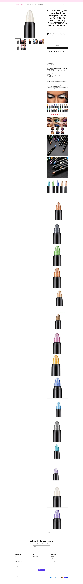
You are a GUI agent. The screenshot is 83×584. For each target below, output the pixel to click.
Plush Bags (35, 559)
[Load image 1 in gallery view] (18, 41)
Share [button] (49, 532)
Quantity (48, 40)
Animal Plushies (53, 559)
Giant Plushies (53, 561)
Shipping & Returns (18, 561)
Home (16, 556)
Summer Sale (53, 556)
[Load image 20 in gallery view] (23, 47)
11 (57, 36)
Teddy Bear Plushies (54, 558)
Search (16, 558)
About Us (16, 559)
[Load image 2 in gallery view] (23, 41)
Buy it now (57, 48)
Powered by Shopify (45, 581)
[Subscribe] (49, 546)
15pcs (55, 38)
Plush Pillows (35, 558)
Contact (16, 566)
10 (54, 36)
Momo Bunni (40, 581)
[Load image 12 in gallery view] (35, 41)
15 (51, 38)
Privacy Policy (17, 564)
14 (48, 38)
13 (63, 36)
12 (60, 36)
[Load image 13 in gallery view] (41, 41)
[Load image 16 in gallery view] (18, 47)
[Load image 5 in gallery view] (29, 41)
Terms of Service (18, 563)
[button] (63, 4)
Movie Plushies (35, 556)
